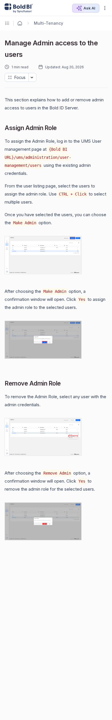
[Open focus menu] (32, 77)
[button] (104, 8)
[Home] (19, 23)
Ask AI (89, 8)
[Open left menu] (8, 23)
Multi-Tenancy (48, 23)
